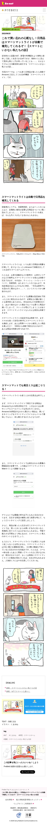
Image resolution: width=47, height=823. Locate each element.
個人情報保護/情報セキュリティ (28, 799)
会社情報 (8, 799)
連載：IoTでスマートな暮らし (18, 691)
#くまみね (12, 735)
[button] (44, 10)
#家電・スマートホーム (27, 735)
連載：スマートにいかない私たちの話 (21, 688)
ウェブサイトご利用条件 (22, 803)
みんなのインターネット (19, 790)
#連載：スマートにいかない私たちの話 (17, 739)
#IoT (5, 735)
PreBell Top (5, 790)
